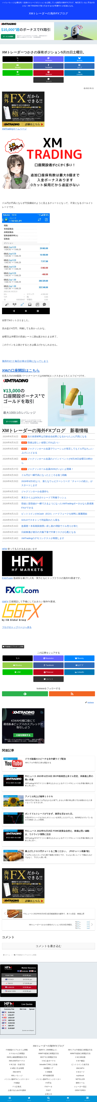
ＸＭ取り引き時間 (17, 1068)
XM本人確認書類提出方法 (17, 1057)
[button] (89, 627)
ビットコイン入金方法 (80, 1064)
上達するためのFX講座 (17, 1090)
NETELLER (80, 1079)
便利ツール (80, 1083)
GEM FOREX (80, 1090)
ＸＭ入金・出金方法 (17, 1064)
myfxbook (80, 1076)
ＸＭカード (80, 1072)
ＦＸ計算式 (16, 1087)
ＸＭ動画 (48, 1072)
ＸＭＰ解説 (80, 1061)
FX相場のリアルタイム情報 (14, 646)
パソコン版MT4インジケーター (16, 1079)
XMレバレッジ (17, 1076)
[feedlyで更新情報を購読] (25, 693)
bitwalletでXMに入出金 (48, 1064)
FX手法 (48, 1083)
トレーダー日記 (80, 1087)
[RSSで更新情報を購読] (72, 693)
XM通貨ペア (48, 1068)
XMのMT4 (80, 1068)
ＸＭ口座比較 (80, 1057)
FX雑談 (17, 1083)
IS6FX (5, 601)
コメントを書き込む (49, 946)
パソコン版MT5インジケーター (48, 1079)
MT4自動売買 (48, 1076)
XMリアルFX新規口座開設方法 (80, 1050)
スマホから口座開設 (17, 1053)
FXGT (48, 1090)
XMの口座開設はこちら (21, 370)
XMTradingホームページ (14, 129)
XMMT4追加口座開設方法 (48, 1053)
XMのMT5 (17, 1072)
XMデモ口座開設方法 (48, 1057)
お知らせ (48, 1094)
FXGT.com (7, 578)
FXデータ (48, 1087)
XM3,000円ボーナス (17, 1061)
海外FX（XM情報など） (48, 1050)
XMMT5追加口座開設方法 (80, 1053)
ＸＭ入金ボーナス (48, 1061)
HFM (4, 549)
